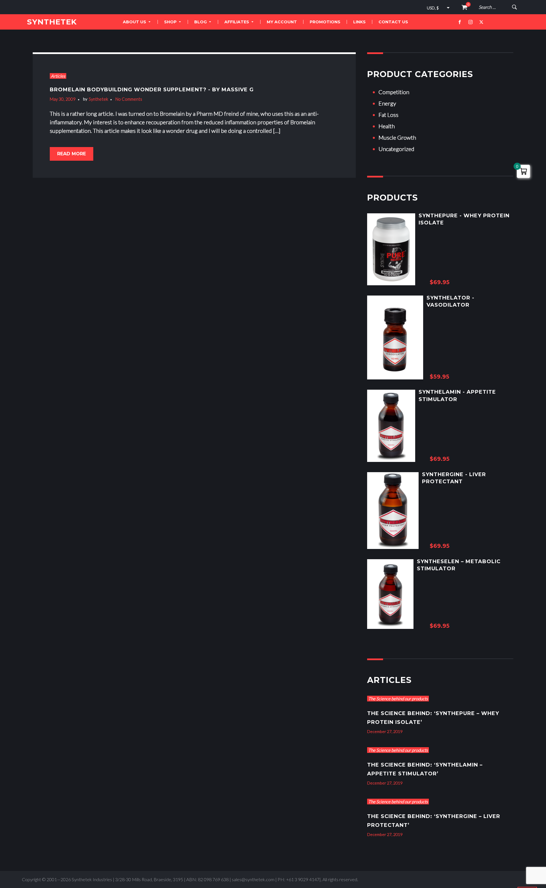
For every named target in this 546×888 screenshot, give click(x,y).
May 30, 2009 (63, 99)
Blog (200, 22)
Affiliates (236, 22)
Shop (170, 22)
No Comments (128, 99)
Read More (71, 153)
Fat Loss (388, 114)
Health (387, 126)
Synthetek (98, 99)
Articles (58, 76)
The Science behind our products (398, 698)
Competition (394, 91)
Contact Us (393, 22)
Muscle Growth (397, 137)
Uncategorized (396, 148)
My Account (282, 22)
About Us (134, 22)
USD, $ (433, 7)
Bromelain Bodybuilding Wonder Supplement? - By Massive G (152, 89)
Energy (387, 103)
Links (359, 22)
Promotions (325, 22)
